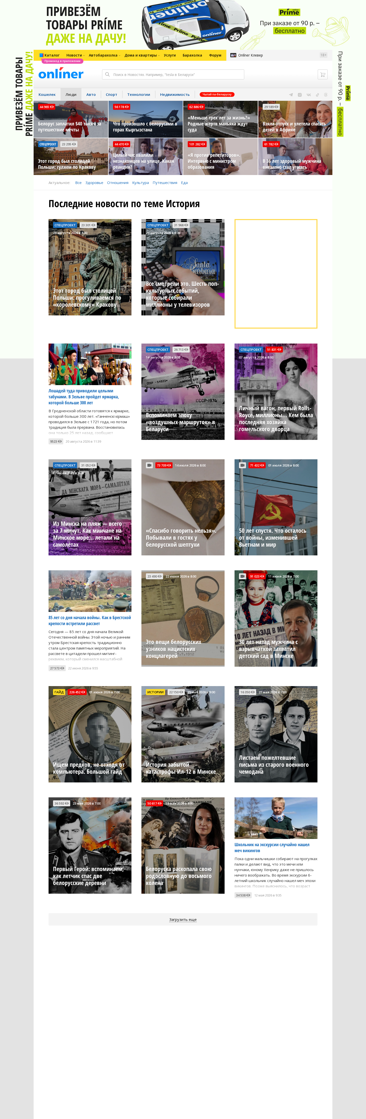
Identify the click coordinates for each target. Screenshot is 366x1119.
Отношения (117, 182)
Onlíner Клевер (250, 55)
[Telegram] (291, 94)
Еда (184, 182)
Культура (140, 182)
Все (78, 182)
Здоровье (94, 182)
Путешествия (165, 182)
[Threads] (325, 94)
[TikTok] (317, 94)
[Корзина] (323, 74)
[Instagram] (300, 94)
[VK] (309, 94)
